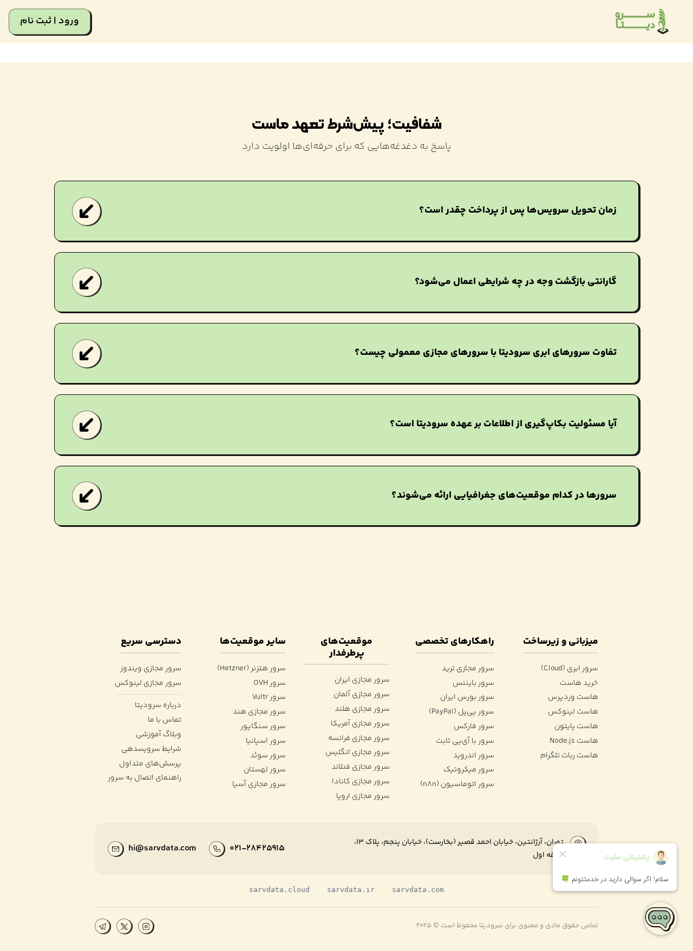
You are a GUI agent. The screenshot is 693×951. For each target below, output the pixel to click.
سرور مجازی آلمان (362, 694)
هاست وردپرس (573, 697)
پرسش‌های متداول (150, 764)
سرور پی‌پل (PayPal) (461, 712)
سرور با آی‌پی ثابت (465, 741)
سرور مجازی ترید (468, 668)
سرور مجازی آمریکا (360, 724)
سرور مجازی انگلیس (357, 752)
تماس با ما (164, 720)
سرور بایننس (473, 683)
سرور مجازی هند (259, 712)
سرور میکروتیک (468, 770)
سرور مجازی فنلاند (360, 767)
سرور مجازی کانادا (361, 782)
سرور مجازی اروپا (363, 796)
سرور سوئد (267, 756)
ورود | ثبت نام (49, 21)
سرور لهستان (264, 770)
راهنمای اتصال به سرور (144, 778)
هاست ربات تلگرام (569, 756)
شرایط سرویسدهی (151, 749)
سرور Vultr (268, 697)
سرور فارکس (474, 726)
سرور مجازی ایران (362, 680)
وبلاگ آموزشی (158, 734)
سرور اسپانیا (265, 741)
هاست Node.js (574, 741)
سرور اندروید (473, 756)
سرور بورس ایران (467, 697)
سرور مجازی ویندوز (150, 668)
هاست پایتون (576, 726)
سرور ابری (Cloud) (569, 668)
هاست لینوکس (573, 712)
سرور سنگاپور (262, 726)
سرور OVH (269, 683)
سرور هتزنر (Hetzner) (251, 668)
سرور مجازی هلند (362, 709)
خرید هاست (579, 683)
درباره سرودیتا (158, 705)
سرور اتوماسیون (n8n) (457, 784)
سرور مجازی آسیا (258, 784)
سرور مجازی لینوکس (148, 683)
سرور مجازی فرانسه (359, 738)
